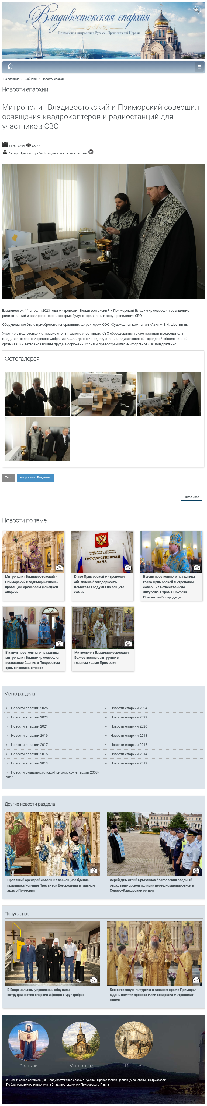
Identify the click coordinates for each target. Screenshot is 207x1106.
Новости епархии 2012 (129, 763)
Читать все (191, 497)
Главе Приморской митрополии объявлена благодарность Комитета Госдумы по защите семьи (99, 584)
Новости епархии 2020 (129, 726)
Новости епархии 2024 (129, 708)
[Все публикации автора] (91, 153)
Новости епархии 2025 (29, 708)
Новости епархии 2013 (29, 763)
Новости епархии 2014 (129, 754)
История (134, 1065)
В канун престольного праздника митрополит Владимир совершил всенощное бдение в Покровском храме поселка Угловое (32, 660)
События (31, 79)
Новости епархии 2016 (129, 745)
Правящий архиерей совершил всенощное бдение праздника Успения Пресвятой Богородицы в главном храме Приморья (51, 885)
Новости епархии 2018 (129, 735)
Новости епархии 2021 (29, 726)
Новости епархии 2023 (29, 717)
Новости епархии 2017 (29, 745)
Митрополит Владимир (35, 477)
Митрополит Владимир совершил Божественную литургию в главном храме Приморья (101, 657)
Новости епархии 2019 (29, 735)
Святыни (28, 1065)
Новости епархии (53, 79)
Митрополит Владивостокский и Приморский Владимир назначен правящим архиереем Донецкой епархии (31, 584)
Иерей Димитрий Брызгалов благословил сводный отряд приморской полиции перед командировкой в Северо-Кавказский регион (152, 885)
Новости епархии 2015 (29, 754)
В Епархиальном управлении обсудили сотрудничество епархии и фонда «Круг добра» (45, 992)
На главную (11, 79)
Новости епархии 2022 (129, 717)
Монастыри (81, 1065)
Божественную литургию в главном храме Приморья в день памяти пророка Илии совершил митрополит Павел (153, 995)
